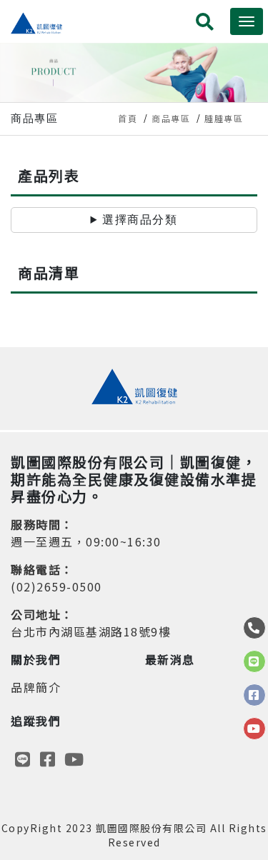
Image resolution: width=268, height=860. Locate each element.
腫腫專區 (223, 118)
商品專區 (171, 118)
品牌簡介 (36, 687)
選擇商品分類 (139, 220)
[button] (205, 23)
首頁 (127, 118)
